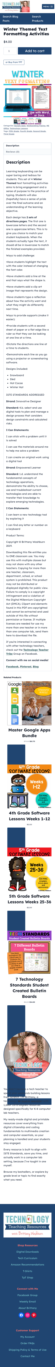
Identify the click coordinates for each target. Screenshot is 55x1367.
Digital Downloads (27, 1251)
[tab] (24, 114)
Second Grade (39, 131)
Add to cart (34, 51)
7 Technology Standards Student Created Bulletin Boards (29, 988)
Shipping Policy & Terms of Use (27, 1349)
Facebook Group (27, 1295)
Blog (36, 666)
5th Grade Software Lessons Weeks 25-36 (29, 899)
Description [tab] (12, 145)
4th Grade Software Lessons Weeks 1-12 (29, 815)
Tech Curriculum (27, 1258)
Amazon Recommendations (27, 1264)
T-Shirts (27, 1271)
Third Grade (9, 134)
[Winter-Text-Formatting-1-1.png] (27, 93)
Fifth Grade (14, 131)
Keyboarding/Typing (36, 126)
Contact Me (28, 1356)
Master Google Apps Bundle (29, 732)
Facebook (12, 666)
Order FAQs (27, 1343)
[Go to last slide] (15, 121)
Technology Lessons (19, 128)
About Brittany (27, 1307)
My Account (27, 1336)
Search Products (37, 18)
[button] (17, 121)
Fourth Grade (26, 131)
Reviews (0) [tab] (12, 151)
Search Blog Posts (10, 18)
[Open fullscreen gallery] (48, 114)
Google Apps (20, 126)
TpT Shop (27, 1277)
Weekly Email (27, 1301)
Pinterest (25, 666)
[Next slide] (39, 121)
